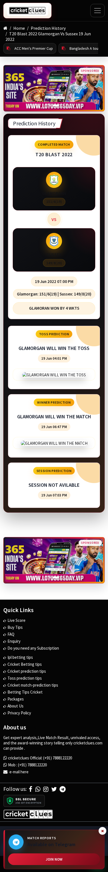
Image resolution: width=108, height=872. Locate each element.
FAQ (10, 634)
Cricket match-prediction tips (32, 685)
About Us (15, 706)
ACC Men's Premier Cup (33, 48)
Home (19, 28)
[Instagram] (45, 789)
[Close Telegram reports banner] (102, 831)
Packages (15, 699)
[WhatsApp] (37, 789)
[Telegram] (63, 789)
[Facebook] (30, 789)
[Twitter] (54, 789)
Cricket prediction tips (26, 671)
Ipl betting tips (20, 657)
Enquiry (13, 641)
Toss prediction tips (24, 678)
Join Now (54, 859)
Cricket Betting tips (24, 664)
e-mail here (19, 771)
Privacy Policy (19, 713)
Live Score (16, 620)
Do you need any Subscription (33, 648)
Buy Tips (15, 627)
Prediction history (48, 28)
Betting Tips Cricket (25, 692)
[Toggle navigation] (97, 10)
